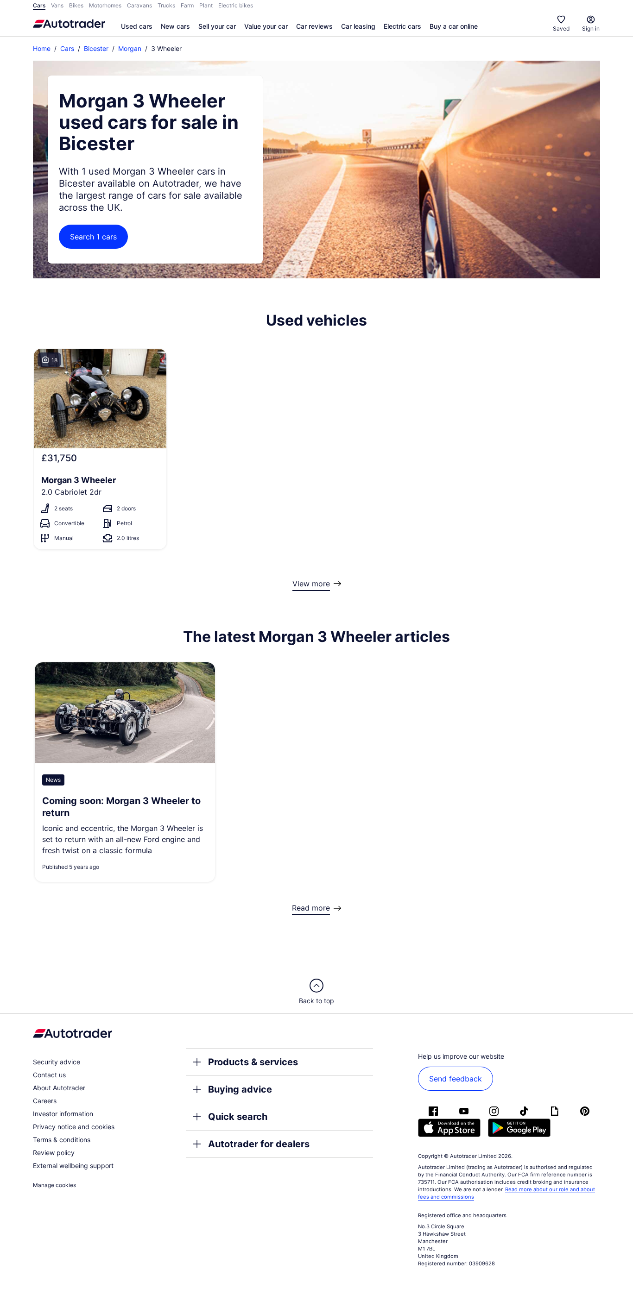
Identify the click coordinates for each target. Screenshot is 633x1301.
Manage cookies (54, 1185)
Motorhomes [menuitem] (105, 5)
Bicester (96, 48)
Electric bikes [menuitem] (235, 5)
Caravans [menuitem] (139, 5)
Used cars (136, 26)
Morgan (129, 48)
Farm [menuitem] (187, 5)
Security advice (56, 1062)
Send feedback (455, 1078)
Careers (45, 1101)
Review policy (54, 1152)
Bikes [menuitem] (76, 5)
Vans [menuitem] (57, 5)
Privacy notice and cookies (73, 1127)
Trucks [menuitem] (166, 5)
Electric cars (402, 26)
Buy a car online (454, 26)
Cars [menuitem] (39, 5)
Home (42, 48)
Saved (561, 28)
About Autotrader (59, 1088)
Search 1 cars (93, 236)
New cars (175, 26)
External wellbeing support (73, 1165)
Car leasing (358, 26)
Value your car (266, 26)
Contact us (49, 1075)
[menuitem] (136, 27)
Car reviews (314, 26)
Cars (67, 48)
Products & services (253, 1062)
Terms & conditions (61, 1140)
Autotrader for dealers (259, 1144)
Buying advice (240, 1089)
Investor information (63, 1114)
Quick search (237, 1116)
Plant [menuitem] (206, 5)
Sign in (591, 28)
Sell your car (217, 26)
